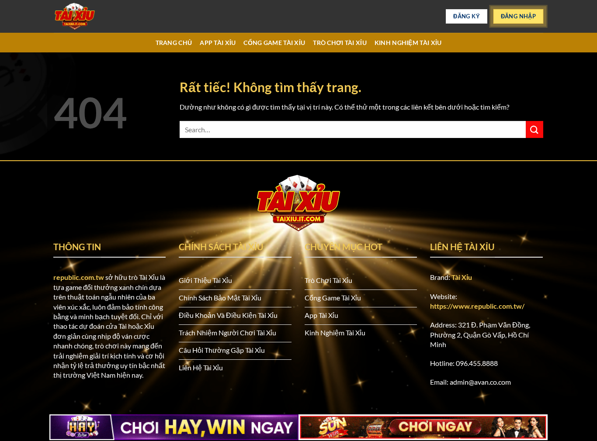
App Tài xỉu (218, 42)
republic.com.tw (78, 277)
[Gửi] (534, 129)
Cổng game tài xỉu (274, 42)
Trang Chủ (174, 42)
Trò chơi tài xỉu (340, 42)
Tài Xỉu (461, 277)
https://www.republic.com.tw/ (477, 306)
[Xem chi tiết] (97, 16)
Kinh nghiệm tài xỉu (408, 42)
